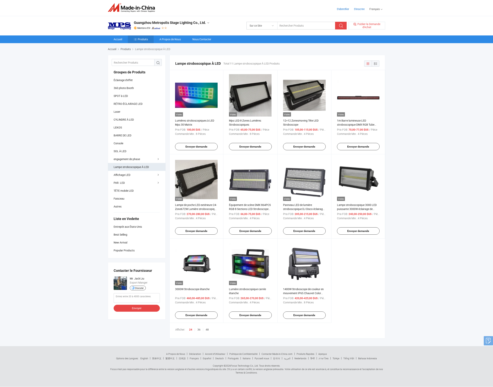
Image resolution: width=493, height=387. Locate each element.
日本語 (182, 358)
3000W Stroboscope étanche (192, 289)
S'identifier (343, 9)
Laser (117, 111)
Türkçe (336, 358)
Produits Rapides (305, 353)
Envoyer (137, 308)
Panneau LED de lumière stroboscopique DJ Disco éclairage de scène (303, 209)
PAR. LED (119, 183)
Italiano (247, 358)
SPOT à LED (121, 96)
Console (118, 143)
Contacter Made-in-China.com (277, 353)
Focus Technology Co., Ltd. (244, 365)
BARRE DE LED (122, 135)
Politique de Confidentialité (243, 353)
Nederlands (300, 358)
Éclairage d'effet (123, 80)
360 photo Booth (124, 88)
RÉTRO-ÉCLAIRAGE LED (128, 104)
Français (194, 358)
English (144, 358)
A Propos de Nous (170, 39)
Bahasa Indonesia (367, 358)
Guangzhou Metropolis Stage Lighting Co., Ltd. (170, 23)
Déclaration (195, 353)
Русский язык (262, 358)
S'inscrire (359, 9)
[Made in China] (132, 7)
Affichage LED (122, 175)
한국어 (276, 358)
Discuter (139, 288)
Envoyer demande (196, 146)
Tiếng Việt (348, 358)
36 (198, 329)
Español (207, 358)
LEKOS (118, 127)
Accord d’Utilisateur (215, 353)
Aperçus (322, 353)
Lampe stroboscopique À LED (131, 167)
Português (233, 358)
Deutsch (219, 358)
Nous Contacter (201, 39)
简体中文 (156, 358)
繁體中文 (170, 358)
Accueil (118, 39)
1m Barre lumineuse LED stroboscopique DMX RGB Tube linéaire (355, 124)
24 (190, 329)
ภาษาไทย (324, 358)
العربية (287, 358)
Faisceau (119, 198)
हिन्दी (312, 358)
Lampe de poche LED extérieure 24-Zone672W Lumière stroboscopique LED (196, 209)
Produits (143, 39)
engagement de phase (127, 159)
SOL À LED (120, 151)
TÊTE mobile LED (124, 190)
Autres (118, 206)
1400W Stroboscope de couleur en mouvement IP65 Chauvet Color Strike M (303, 293)
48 (207, 329)
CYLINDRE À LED (124, 119)
